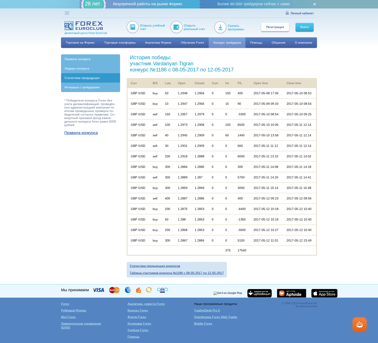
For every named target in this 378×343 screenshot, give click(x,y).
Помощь (134, 336)
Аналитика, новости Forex (146, 304)
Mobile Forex (203, 323)
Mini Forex (68, 317)
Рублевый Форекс (73, 310)
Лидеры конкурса (77, 68)
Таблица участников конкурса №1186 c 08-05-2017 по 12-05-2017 (177, 273)
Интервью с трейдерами (82, 87)
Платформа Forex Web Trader (215, 317)
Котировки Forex (139, 323)
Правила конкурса (78, 59)
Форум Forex (137, 317)
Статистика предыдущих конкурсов (155, 266)
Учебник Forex (138, 330)
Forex (65, 304)
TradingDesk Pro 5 (207, 310)
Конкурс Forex (138, 310)
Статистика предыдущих (82, 78)
